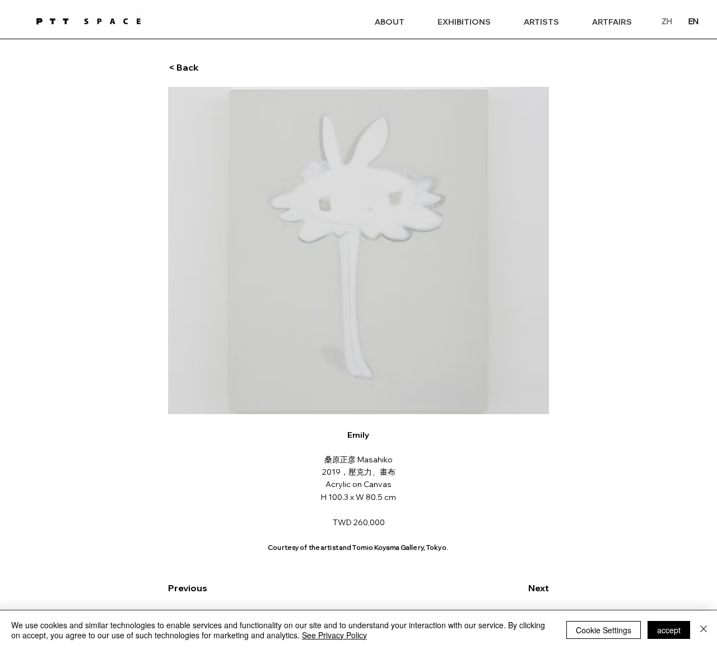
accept (669, 630)
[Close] (703, 630)
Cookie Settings (603, 630)
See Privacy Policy (334, 635)
